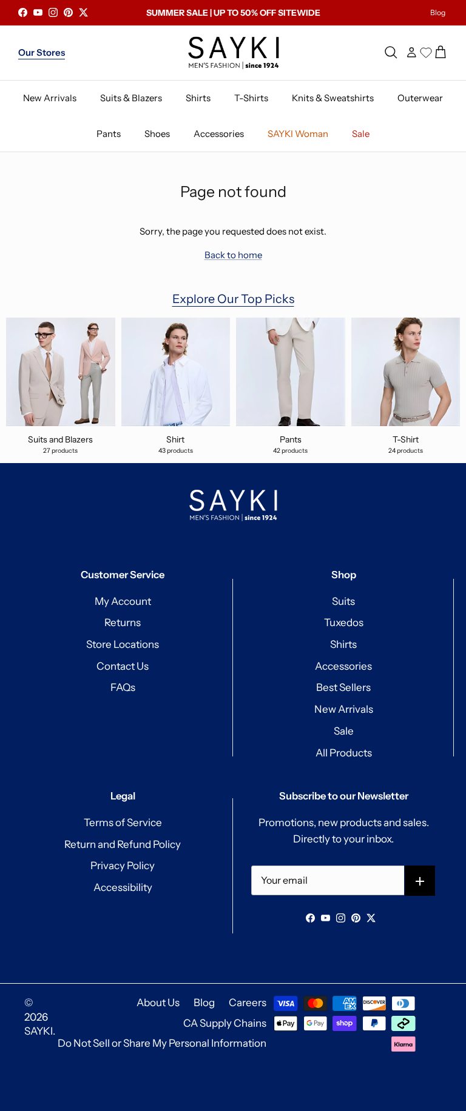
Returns (122, 622)
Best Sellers (343, 687)
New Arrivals (343, 709)
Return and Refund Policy (122, 844)
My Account (123, 601)
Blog (437, 12)
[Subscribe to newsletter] (420, 881)
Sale (344, 731)
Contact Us (122, 666)
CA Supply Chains (224, 1023)
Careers (247, 1002)
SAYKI (38, 1031)
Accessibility (122, 887)
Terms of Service (123, 822)
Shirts (343, 644)
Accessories (343, 666)
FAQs (122, 687)
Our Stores (41, 52)
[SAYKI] (233, 53)
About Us (158, 1002)
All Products (344, 753)
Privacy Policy (122, 865)
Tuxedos (343, 622)
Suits (343, 601)
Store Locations (122, 644)
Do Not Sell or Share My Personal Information (162, 1043)
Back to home (233, 255)
